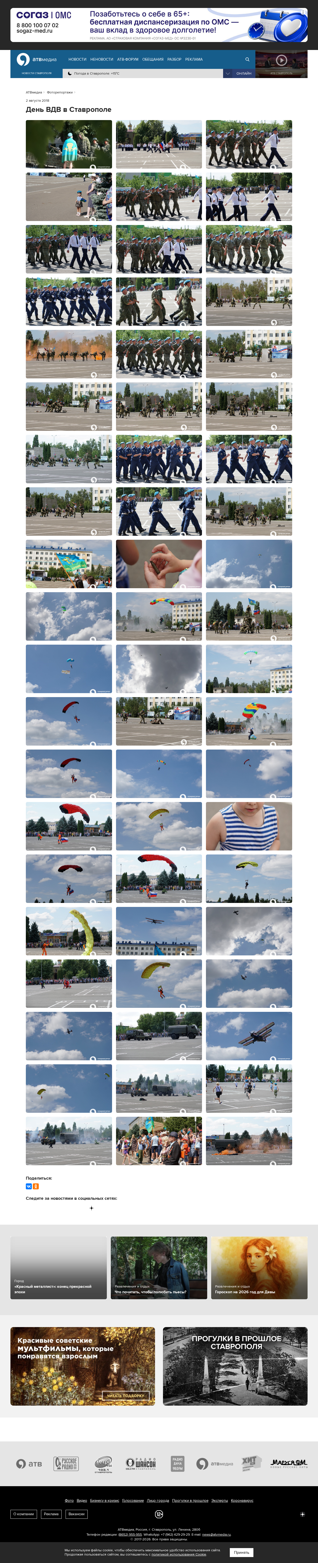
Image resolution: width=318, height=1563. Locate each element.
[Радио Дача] (177, 1463)
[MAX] (60, 1208)
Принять (241, 1552)
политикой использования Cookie (179, 1554)
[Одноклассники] (36, 1186)
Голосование (133, 1500)
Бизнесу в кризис (104, 1500)
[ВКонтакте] (29, 1186)
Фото (69, 1500)
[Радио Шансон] (140, 1463)
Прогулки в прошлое (190, 1500)
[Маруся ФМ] (289, 1463)
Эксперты (219, 1500)
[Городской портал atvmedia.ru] (215, 1463)
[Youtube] (71, 1208)
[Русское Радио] (66, 1463)
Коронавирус (242, 1500)
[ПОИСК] (247, 59)
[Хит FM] (252, 1463)
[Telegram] (40, 1208)
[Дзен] (91, 1208)
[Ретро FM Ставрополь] (103, 1463)
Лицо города (158, 1500)
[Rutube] (81, 1208)
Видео (82, 1500)
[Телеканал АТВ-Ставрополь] (29, 1463)
